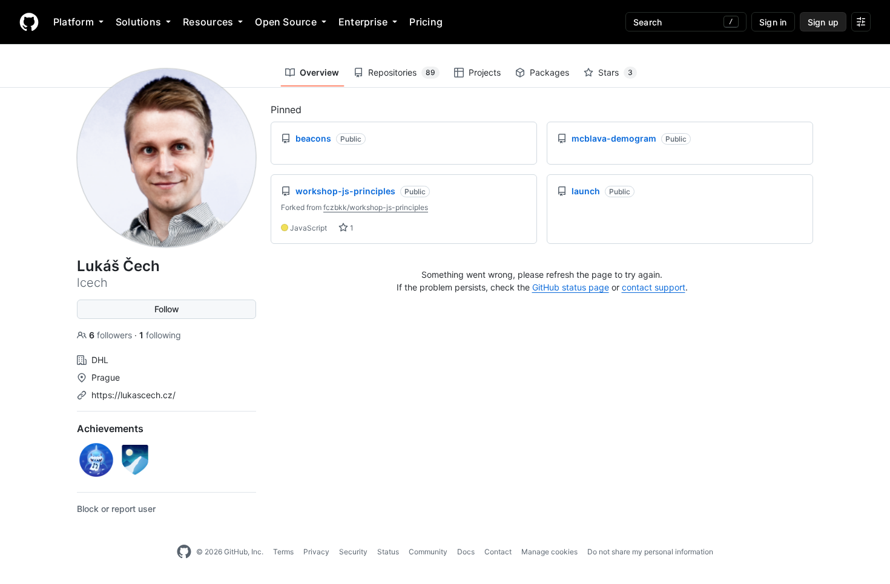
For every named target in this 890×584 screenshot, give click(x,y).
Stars (615, 72)
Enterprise (362, 22)
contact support (653, 287)
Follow (166, 309)
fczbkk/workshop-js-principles (375, 207)
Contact (498, 551)
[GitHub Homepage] (184, 552)
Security (353, 551)
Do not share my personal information (650, 551)
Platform (73, 22)
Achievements (110, 428)
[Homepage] (29, 21)
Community (428, 551)
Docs (466, 551)
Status (388, 551)
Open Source (286, 22)
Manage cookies (549, 551)
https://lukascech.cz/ (133, 395)
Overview (319, 72)
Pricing (426, 22)
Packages (549, 72)
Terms (283, 551)
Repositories (401, 72)
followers (111, 335)
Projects (485, 72)
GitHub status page (570, 287)
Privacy (316, 551)
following (160, 335)
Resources (208, 22)
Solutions (138, 22)
